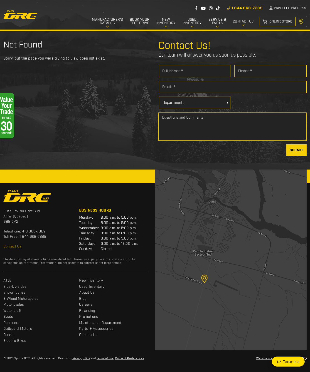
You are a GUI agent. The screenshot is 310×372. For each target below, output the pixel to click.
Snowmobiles (14, 292)
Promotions (88, 317)
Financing (87, 311)
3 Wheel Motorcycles (20, 299)
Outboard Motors (17, 329)
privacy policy (80, 358)
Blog (83, 299)
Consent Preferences (129, 358)
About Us (87, 292)
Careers (85, 304)
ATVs (7, 280)
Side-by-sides (15, 287)
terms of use (105, 358)
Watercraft (12, 311)
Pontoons (11, 323)
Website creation (267, 358)
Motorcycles (13, 304)
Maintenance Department (100, 323)
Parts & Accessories (96, 329)
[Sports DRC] (20, 14)
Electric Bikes (14, 341)
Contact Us (12, 246)
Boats (8, 317)
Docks (8, 335)
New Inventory (91, 280)
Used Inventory (91, 287)
